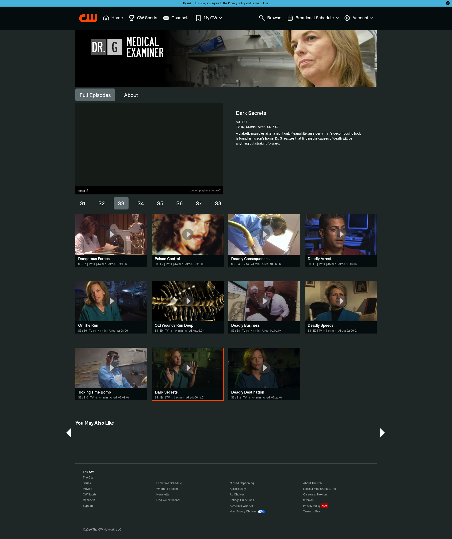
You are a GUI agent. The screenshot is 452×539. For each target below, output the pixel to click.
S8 (218, 203)
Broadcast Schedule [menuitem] (314, 17)
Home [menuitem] (117, 17)
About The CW (312, 483)
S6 (179, 203)
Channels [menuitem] (180, 17)
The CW (85, 17)
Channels (89, 500)
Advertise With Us (241, 505)
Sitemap (308, 500)
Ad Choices (237, 494)
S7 (199, 203)
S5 (160, 203)
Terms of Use (259, 3)
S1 (82, 203)
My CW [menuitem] (210, 17)
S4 (140, 203)
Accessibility (238, 489)
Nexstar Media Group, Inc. (319, 489)
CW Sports (90, 494)
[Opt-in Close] (448, 3)
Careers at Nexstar (315, 494)
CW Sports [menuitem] (147, 17)
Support (88, 505)
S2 (101, 203)
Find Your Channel (168, 500)
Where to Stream (167, 489)
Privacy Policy (236, 3)
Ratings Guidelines (242, 500)
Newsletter (163, 494)
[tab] (95, 94)
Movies (87, 489)
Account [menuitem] (360, 17)
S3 (121, 203)
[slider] (149, 178)
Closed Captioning (242, 483)
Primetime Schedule (169, 483)
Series (87, 483)
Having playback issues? (205, 190)
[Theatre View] (190, 182)
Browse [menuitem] (274, 17)
